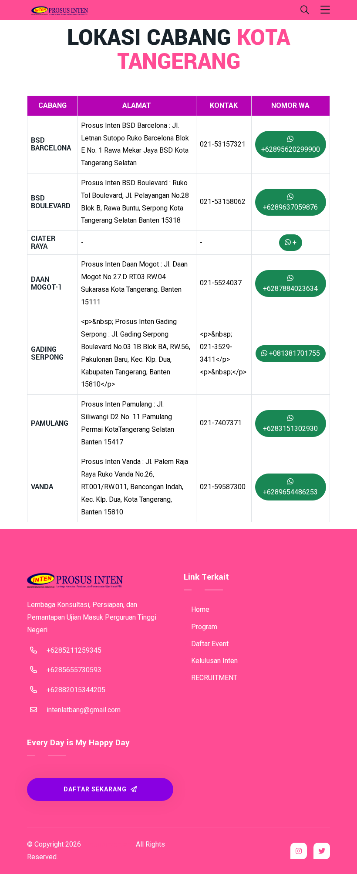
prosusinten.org (108, 844)
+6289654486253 (290, 492)
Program (203, 627)
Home (199, 609)
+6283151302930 (290, 428)
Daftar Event (209, 644)
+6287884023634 (290, 288)
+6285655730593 (74, 670)
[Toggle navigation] (325, 10)
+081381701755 (293, 353)
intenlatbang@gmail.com (84, 710)
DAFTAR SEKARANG (96, 789)
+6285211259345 (74, 650)
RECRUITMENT (213, 678)
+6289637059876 (290, 207)
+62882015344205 (76, 690)
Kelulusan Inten (213, 661)
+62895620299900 (290, 149)
